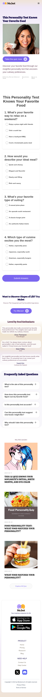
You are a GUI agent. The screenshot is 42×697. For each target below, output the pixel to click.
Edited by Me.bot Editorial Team (11, 77)
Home (22, 645)
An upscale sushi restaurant (20, 211)
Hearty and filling (15, 177)
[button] (38, 3)
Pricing (22, 647)
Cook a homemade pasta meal (20, 143)
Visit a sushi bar (15, 130)
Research (22, 650)
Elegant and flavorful (17, 171)
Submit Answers (21, 278)
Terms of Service (21, 687)
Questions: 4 (25, 77)
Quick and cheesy (16, 165)
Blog (22, 653)
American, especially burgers (20, 258)
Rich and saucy (15, 183)
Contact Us (22, 662)
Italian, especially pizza (18, 246)
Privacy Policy (21, 685)
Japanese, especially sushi (19, 252)
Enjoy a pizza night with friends (21, 124)
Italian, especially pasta (18, 264)
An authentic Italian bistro (19, 224)
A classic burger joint (17, 217)
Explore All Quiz (21, 586)
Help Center (22, 665)
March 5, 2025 (34, 77)
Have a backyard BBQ (17, 137)
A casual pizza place (16, 205)
